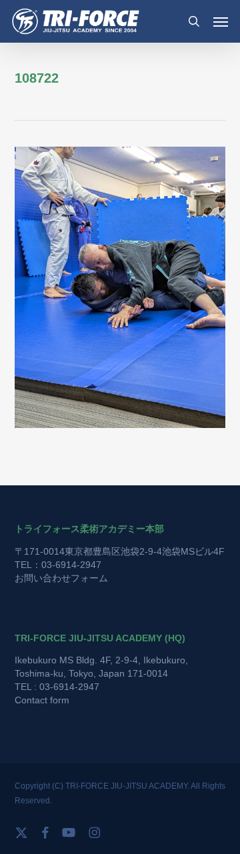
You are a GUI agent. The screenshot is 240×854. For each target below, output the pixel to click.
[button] (220, 21)
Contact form (42, 700)
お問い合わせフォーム (61, 578)
